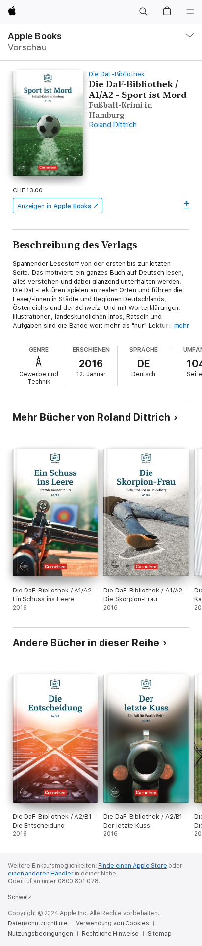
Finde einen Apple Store (132, 865)
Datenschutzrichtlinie (37, 923)
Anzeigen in (54, 206)
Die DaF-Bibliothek (117, 74)
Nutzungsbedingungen (40, 933)
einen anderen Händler (40, 873)
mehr (182, 325)
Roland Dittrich (112, 124)
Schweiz (19, 897)
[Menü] (190, 12)
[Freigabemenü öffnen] (186, 205)
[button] (143, 12)
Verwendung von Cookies (112, 923)
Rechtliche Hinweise (110, 933)
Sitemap (159, 933)
